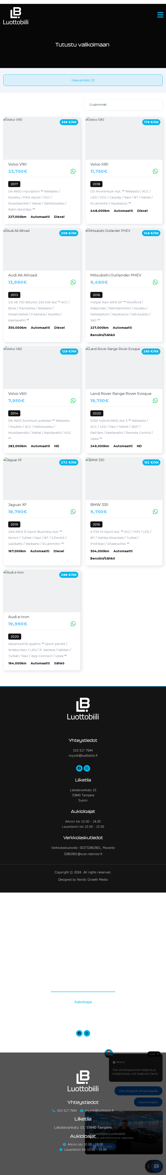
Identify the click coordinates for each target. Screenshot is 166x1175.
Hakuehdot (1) (83, 80)
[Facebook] (79, 768)
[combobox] (123, 104)
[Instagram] (87, 768)
